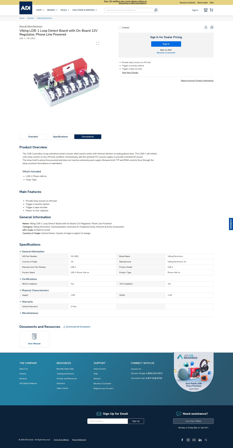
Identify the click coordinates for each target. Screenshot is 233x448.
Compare (125, 27)
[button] (231, 224)
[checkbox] (120, 27)
